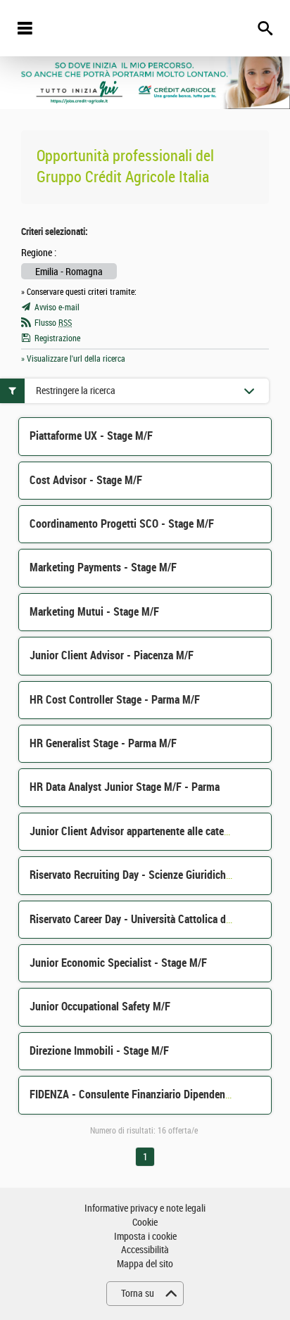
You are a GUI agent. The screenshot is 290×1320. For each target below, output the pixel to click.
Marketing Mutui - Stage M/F (94, 611)
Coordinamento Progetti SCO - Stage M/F (122, 524)
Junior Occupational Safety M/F (100, 1006)
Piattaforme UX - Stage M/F (91, 436)
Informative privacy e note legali (145, 1208)
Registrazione (57, 338)
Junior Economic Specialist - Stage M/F (118, 963)
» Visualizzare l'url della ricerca (73, 359)
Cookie (145, 1223)
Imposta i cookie (145, 1237)
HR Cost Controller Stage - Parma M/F (115, 699)
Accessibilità (145, 1250)
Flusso (53, 323)
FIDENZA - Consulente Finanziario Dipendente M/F (142, 1094)
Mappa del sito (145, 1264)
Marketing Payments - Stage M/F (103, 567)
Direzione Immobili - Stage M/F (99, 1051)
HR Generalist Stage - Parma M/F (103, 743)
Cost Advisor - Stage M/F (86, 480)
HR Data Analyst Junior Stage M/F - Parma (125, 787)
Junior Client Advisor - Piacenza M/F (112, 655)
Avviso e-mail (57, 307)
